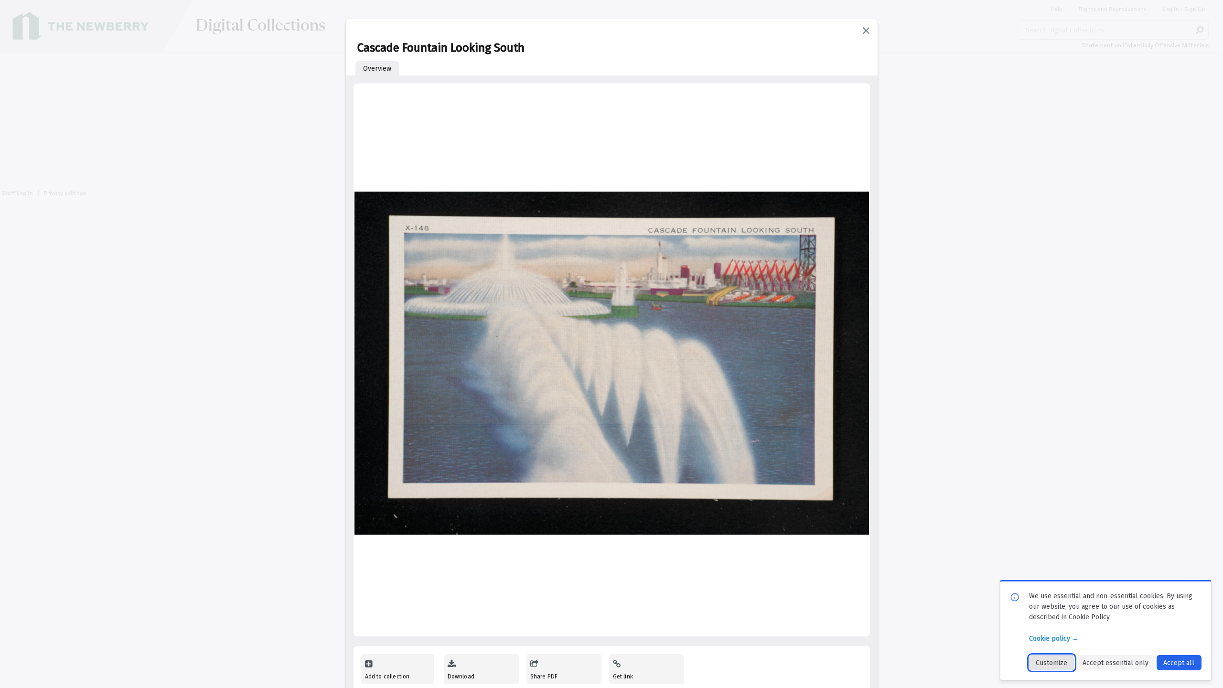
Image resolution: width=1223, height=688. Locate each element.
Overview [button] (377, 68)
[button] (866, 30)
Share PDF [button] (544, 676)
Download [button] (461, 676)
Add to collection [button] (387, 676)
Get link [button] (623, 676)
